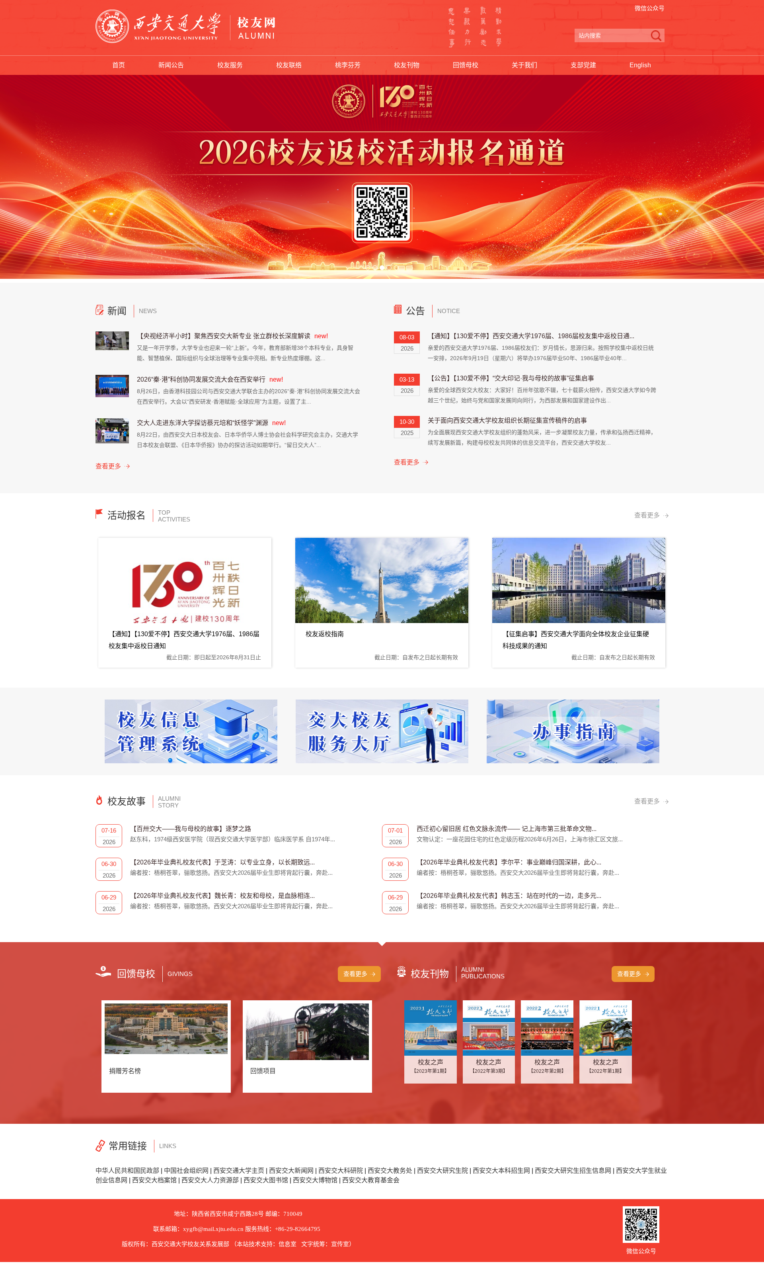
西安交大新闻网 (291, 1170)
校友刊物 (406, 65)
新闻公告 (171, 65)
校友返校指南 (325, 634)
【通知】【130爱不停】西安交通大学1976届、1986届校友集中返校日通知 (184, 640)
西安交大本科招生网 (501, 1170)
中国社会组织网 (186, 1170)
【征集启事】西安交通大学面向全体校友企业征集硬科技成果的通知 (576, 640)
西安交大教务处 (390, 1170)
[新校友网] (185, 26)
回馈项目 (263, 1071)
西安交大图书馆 (266, 1180)
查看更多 (108, 466)
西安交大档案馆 (154, 1180)
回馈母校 (465, 65)
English (640, 65)
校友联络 (289, 65)
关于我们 (524, 65)
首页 (118, 65)
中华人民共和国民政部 (127, 1170)
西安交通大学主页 (238, 1170)
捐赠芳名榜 (125, 1071)
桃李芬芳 (348, 65)
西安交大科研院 (340, 1170)
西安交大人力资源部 (210, 1180)
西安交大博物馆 (315, 1180)
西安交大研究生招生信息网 (573, 1170)
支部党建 (583, 65)
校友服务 (230, 65)
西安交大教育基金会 (371, 1180)
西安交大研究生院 (442, 1170)
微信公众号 (650, 8)
